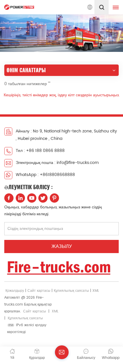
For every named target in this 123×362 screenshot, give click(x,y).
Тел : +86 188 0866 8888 (40, 150)
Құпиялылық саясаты (71, 290)
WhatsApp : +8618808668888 (45, 174)
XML (95, 290)
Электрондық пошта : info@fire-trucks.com (57, 162)
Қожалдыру (14, 290)
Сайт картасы (38, 290)
